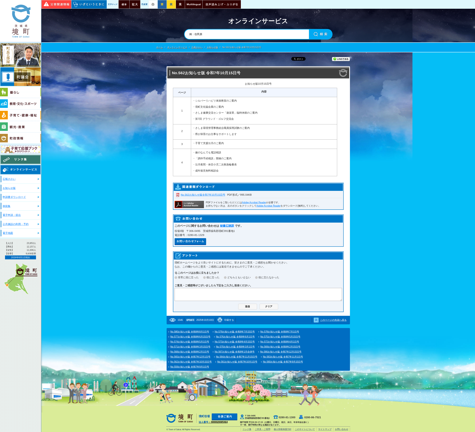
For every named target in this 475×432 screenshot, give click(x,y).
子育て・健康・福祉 (20, 115)
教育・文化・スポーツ (20, 104)
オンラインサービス (177, 47)
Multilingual (193, 4)
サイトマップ (325, 429)
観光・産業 (20, 127)
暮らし (20, 92)
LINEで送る (341, 59)
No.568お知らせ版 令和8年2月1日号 (189, 351)
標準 (124, 4)
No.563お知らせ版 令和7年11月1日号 (283, 356)
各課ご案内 (224, 416)
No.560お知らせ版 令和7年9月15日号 (283, 361)
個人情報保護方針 (282, 429)
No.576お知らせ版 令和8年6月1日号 (235, 336)
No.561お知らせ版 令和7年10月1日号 (237, 361)
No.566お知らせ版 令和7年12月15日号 (281, 351)
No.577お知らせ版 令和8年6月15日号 (190, 336)
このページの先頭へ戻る (333, 320)
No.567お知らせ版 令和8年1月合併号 (235, 351)
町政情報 (20, 138)
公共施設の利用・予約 (16, 224)
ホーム (159, 47)
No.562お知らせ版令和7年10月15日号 (203, 194)
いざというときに (89, 4)
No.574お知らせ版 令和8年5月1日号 (189, 341)
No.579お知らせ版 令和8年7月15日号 (235, 331)
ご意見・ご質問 (262, 429)
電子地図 (8, 233)
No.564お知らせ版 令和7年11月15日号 (236, 356)
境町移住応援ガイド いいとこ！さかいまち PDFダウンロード (20, 149)
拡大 (135, 4)
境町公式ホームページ (20, 21)
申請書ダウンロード (14, 196)
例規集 (6, 206)
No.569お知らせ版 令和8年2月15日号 (280, 346)
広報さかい (9, 178)
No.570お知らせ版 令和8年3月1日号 (235, 346)
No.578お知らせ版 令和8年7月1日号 (279, 331)
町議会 (20, 76)
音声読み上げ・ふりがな (222, 4)
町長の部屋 (20, 55)
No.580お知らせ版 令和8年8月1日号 (189, 331)
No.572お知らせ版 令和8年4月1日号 (279, 341)
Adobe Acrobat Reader (254, 202)
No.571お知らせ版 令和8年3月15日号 (190, 346)
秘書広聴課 (227, 225)
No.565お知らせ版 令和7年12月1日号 (190, 356)
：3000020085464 (213, 422)
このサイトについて (305, 429)
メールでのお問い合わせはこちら (190, 241)
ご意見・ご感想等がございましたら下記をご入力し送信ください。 (214, 285)
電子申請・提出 (12, 214)
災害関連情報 (56, 4)
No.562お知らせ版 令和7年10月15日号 (191, 361)
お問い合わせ (341, 429)
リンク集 (20, 159)
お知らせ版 (9, 188)
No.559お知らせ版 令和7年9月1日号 (189, 366)
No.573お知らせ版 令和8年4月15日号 (235, 341)
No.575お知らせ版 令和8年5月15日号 (280, 336)
